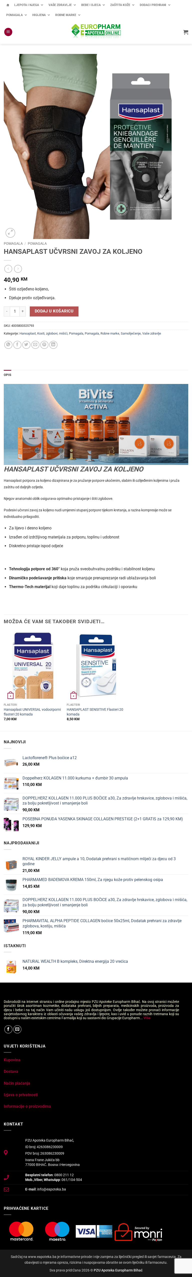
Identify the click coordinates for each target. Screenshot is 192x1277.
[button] (8, 32)
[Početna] (8, 5)
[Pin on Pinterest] (44, 345)
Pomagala (14, 15)
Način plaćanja (17, 1083)
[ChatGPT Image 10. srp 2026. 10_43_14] (96, 424)
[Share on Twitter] (26, 345)
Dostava (11, 1071)
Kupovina (12, 1060)
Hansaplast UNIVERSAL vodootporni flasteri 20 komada (32, 711)
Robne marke (65, 15)
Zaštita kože (120, 5)
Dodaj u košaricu (54, 311)
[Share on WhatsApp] (8, 345)
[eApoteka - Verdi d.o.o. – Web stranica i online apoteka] (96, 32)
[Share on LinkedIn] (53, 345)
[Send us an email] (17, 1029)
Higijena (39, 15)
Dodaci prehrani (153, 5)
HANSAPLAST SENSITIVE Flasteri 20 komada (95, 711)
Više (147, 1018)
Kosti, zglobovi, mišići (52, 333)
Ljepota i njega (26, 5)
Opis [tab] (7, 375)
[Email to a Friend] (35, 345)
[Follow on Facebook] (8, 1029)
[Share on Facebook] (17, 345)
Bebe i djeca (91, 5)
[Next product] (8, 269)
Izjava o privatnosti (21, 1094)
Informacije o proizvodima (27, 1106)
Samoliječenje (131, 333)
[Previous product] (18, 269)
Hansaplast (28, 333)
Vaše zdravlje (60, 5)
